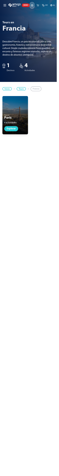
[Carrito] (37, 5)
